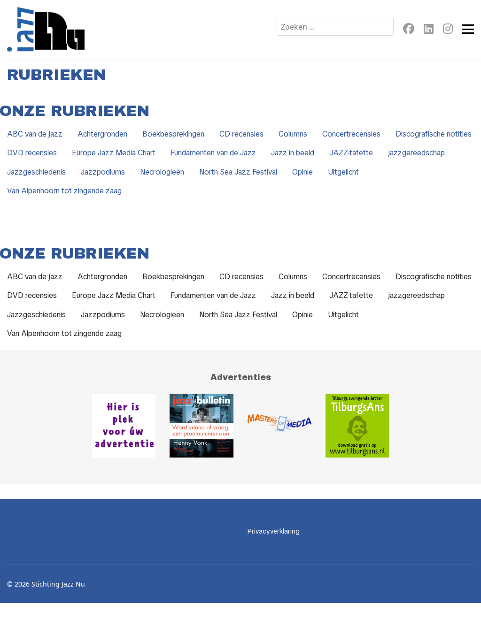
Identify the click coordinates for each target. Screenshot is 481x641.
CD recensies (241, 134)
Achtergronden (102, 134)
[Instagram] (448, 30)
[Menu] (468, 29)
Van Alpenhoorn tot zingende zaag (64, 191)
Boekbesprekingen (173, 134)
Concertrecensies (351, 134)
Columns (293, 134)
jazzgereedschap (416, 153)
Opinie (302, 172)
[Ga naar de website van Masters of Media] (279, 426)
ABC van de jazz (34, 134)
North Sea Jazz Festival (238, 172)
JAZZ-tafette (351, 153)
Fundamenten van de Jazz (213, 153)
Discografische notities (434, 134)
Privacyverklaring (274, 531)
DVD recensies (32, 153)
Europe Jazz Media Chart (113, 153)
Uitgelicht (343, 172)
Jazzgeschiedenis (36, 172)
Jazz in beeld (292, 153)
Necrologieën (162, 172)
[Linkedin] (429, 30)
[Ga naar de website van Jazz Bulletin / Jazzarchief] (201, 426)
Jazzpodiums (103, 172)
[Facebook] (408, 30)
